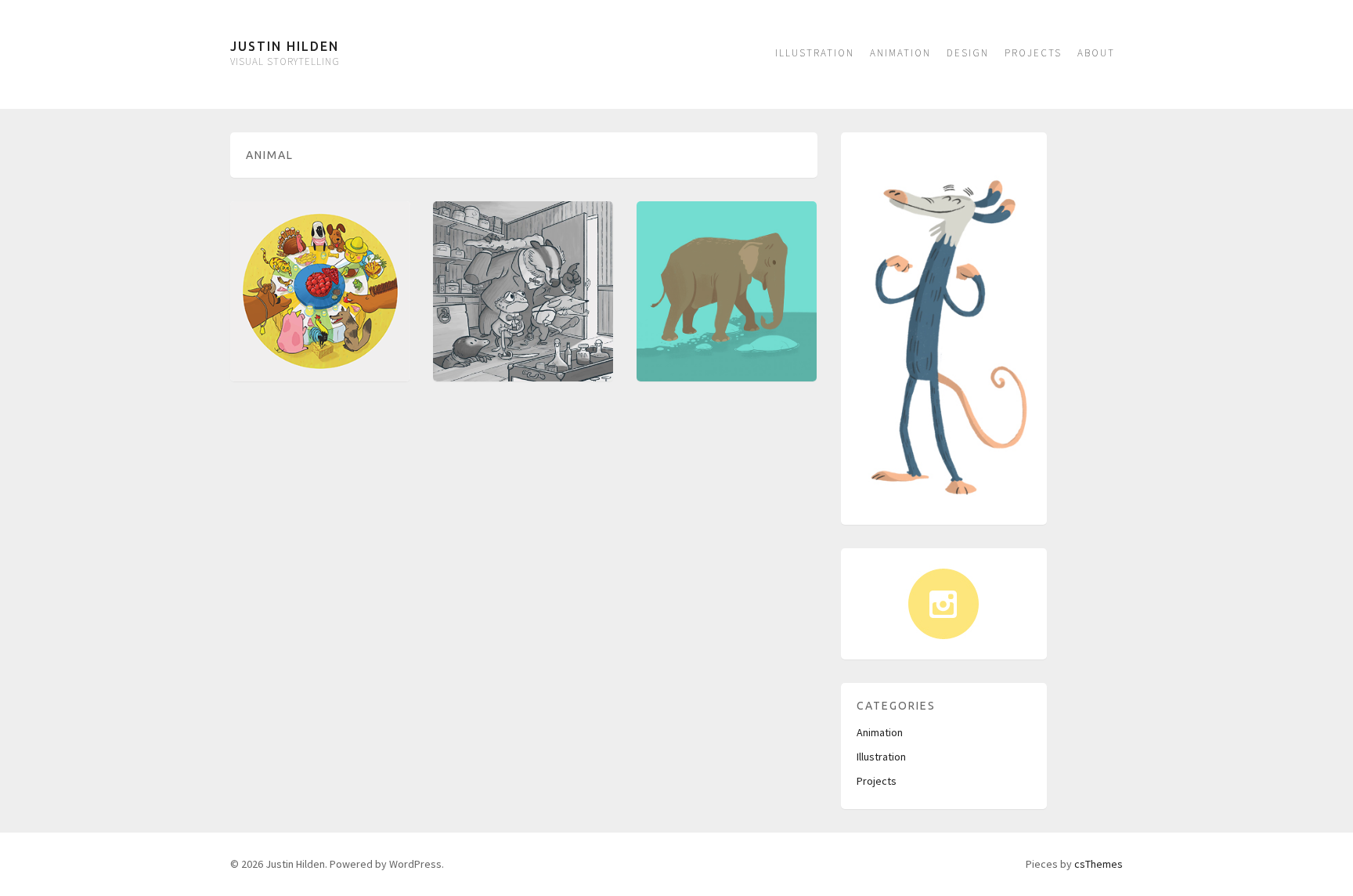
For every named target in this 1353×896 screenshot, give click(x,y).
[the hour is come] (523, 291)
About (1096, 53)
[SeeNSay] (320, 291)
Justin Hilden (284, 46)
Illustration (814, 53)
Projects (1033, 53)
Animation (900, 53)
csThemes (1098, 864)
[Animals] (727, 291)
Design (968, 53)
